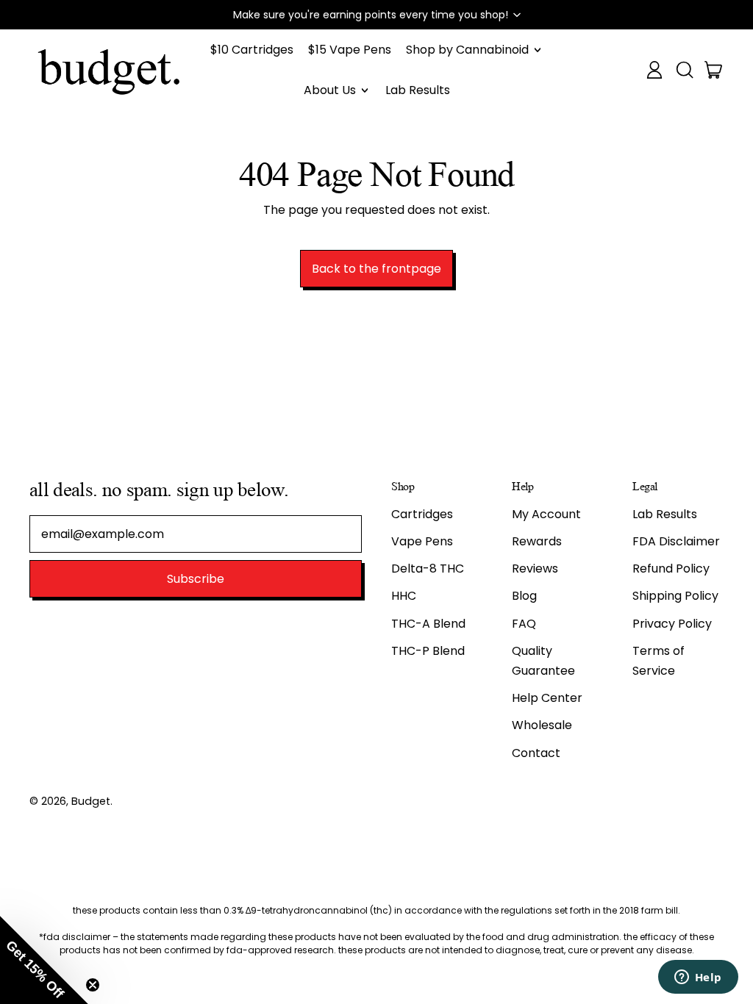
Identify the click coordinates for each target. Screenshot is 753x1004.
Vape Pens (422, 541)
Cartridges (422, 514)
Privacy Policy (672, 623)
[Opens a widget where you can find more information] (697, 978)
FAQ (524, 623)
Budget (90, 801)
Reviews (535, 568)
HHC (403, 595)
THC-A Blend (428, 623)
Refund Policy (671, 568)
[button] (376, 14)
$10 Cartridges (251, 49)
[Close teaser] (92, 985)
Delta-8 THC (427, 568)
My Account (546, 514)
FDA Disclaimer (676, 541)
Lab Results (417, 90)
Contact (536, 753)
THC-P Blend (428, 650)
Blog (524, 595)
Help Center (547, 697)
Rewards (537, 541)
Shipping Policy (675, 595)
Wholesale (542, 725)
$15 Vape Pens (349, 49)
